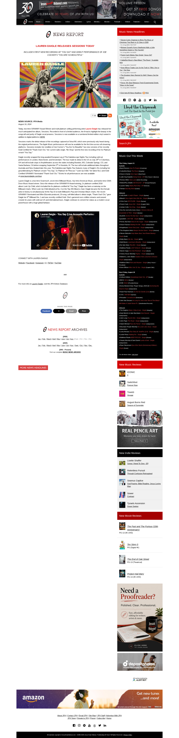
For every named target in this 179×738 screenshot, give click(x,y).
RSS (147, 93)
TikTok (50, 263)
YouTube (57, 263)
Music (38, 22)
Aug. (72, 339)
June (63, 339)
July (67, 339)
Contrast (130, 496)
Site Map (92, 716)
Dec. (90, 345)
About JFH (61, 716)
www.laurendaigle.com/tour (31, 176)
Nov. (86, 345)
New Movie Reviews (130, 515)
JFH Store (72, 718)
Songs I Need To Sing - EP (137, 464)
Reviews (58, 22)
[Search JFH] (155, 22)
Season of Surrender (135, 405)
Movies (106, 22)
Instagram (40, 263)
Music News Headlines (132, 31)
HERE (42, 137)
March (49, 339)
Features (136, 22)
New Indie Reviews (129, 453)
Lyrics (89, 22)
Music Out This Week (131, 156)
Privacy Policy (128, 735)
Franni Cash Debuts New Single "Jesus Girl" (136, 55)
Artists (47, 22)
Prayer (93, 718)
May (58, 339)
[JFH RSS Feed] (110, 115)
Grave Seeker (132, 506)
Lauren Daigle (37, 284)
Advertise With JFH (114, 716)
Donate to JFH (83, 718)
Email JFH (83, 716)
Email (71, 311)
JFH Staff (101, 716)
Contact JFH (72, 716)
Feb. (44, 339)
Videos (127, 22)
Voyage (130, 395)
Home (30, 22)
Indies (68, 22)
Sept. (77, 345)
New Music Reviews (130, 364)
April (54, 339)
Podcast (117, 22)
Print (84, 311)
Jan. (39, 339)
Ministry (96, 22)
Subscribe (101, 718)
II (127, 375)
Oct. (81, 345)
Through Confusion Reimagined (139, 473)
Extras (146, 22)
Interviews (78, 22)
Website (21, 263)
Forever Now (132, 385)
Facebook (30, 263)
